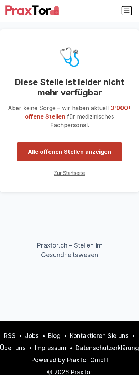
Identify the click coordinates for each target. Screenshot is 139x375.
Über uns (13, 347)
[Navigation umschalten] (126, 11)
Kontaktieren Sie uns (99, 335)
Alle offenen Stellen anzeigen (69, 151)
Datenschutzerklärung (107, 347)
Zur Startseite (69, 173)
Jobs (32, 335)
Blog (54, 335)
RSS (10, 335)
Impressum (50, 347)
